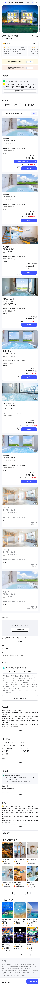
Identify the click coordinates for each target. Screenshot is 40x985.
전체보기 (35, 43)
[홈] (4, 2)
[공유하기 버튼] (37, 36)
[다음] (28, 893)
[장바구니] (37, 2)
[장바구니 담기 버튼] (18, 168)
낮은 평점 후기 (28, 671)
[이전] (12, 893)
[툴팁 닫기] (35, 161)
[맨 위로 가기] (36, 975)
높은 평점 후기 (12, 671)
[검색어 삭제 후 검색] (27, 2)
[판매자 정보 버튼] (36, 833)
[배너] (20, 61)
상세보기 (5, 153)
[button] (20, 2)
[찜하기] (33, 36)
